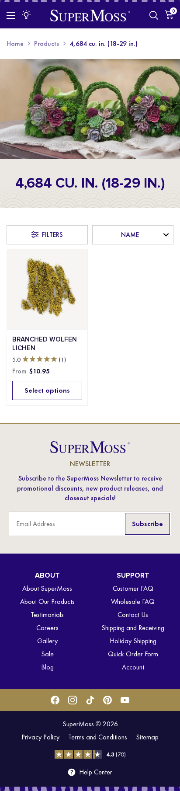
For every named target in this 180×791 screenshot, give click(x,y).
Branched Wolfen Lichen (44, 343)
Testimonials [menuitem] (47, 614)
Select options (47, 390)
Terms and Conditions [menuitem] (97, 737)
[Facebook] (55, 700)
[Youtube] (125, 700)
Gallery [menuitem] (47, 640)
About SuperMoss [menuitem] (47, 588)
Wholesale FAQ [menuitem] (133, 601)
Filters (52, 234)
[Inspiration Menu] (26, 14)
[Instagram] (72, 700)
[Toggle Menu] (11, 15)
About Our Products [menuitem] (47, 601)
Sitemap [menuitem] (147, 737)
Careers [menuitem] (47, 627)
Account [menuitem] (133, 667)
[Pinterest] (107, 700)
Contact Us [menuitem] (133, 614)
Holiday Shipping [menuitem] (133, 640)
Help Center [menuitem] (95, 772)
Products (46, 43)
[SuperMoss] (90, 15)
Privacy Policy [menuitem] (40, 737)
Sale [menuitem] (47, 654)
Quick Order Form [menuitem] (133, 654)
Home (15, 43)
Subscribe (147, 523)
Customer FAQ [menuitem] (133, 588)
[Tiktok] (90, 700)
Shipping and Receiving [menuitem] (132, 627)
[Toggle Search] (153, 15)
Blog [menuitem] (47, 667)
